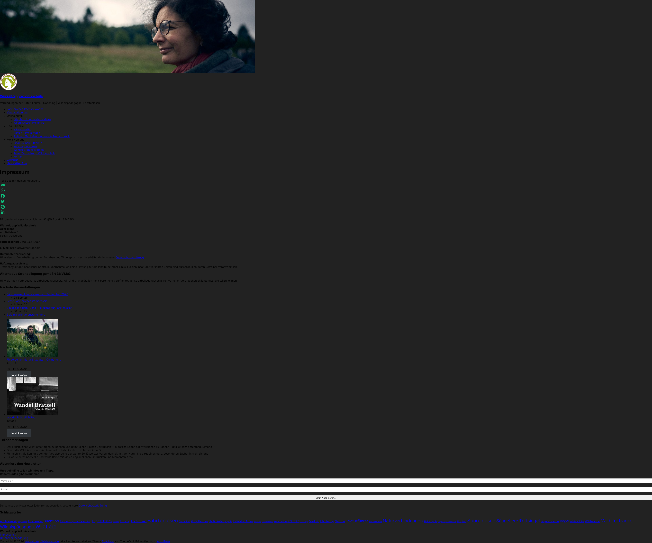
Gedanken (184, 521)
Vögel (564, 521)
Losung (304, 521)
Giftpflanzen (199, 521)
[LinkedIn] (326, 212)
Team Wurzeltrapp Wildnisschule (34, 153)
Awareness (35, 521)
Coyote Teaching (79, 521)
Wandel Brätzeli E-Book (29, 149)
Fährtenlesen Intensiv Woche (25, 109)
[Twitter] (326, 201)
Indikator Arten (243, 521)
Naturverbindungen (403, 520)
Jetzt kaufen (19, 375)
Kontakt (18, 156)
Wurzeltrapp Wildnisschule (21, 96)
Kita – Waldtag (23, 129)
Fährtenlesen (162, 520)
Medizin (314, 521)
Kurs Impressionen (25, 146)
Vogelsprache (550, 521)
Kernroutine (280, 521)
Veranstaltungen (17, 112)
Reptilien (442, 522)
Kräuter (293, 521)
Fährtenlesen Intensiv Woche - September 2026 (37, 294)
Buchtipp (51, 521)
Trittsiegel (529, 520)
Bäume (64, 521)
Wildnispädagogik (17, 526)
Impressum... (8, 534)
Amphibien (22, 522)
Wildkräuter (592, 521)
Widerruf (12, 160)
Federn (116, 522)
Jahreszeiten (267, 522)
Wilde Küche (577, 521)
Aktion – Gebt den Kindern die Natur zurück (42, 136)
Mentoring (327, 521)
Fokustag (125, 521)
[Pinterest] (326, 206)
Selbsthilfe (451, 522)
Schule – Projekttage (27, 132)
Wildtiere (45, 526)
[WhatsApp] (326, 190)
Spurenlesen (481, 520)
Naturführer (357, 521)
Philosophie (430, 521)
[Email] (326, 185)
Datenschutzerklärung (130, 257)
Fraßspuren (139, 521)
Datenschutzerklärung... (15, 538)
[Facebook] (326, 196)
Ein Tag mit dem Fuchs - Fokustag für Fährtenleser (39, 307)
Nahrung (341, 521)
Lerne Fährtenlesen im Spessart (27, 301)
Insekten (257, 522)
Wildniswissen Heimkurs (29, 122)
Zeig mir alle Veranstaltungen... (26, 314)
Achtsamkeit (8, 521)
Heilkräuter (216, 521)
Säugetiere (507, 520)
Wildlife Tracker (617, 520)
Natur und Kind (375, 522)
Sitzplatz (461, 521)
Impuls (228, 521)
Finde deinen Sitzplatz (28, 143)
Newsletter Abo (17, 163)
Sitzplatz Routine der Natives (32, 119)
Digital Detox (102, 521)
